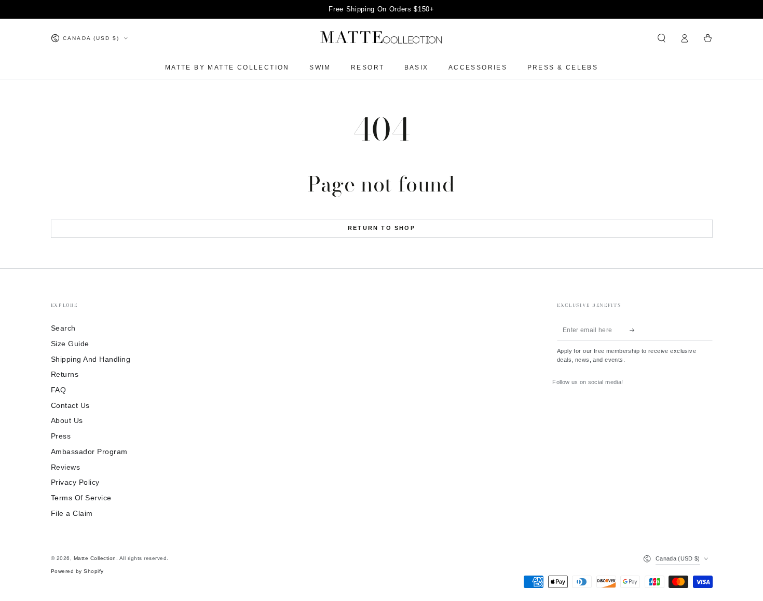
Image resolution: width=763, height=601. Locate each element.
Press (61, 436)
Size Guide (70, 344)
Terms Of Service (81, 498)
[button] (661, 38)
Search (63, 328)
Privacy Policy (75, 482)
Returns (65, 374)
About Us (67, 421)
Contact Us (70, 405)
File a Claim (72, 513)
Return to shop (381, 228)
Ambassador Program (89, 452)
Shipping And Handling (91, 359)
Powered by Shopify (77, 571)
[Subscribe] (635, 329)
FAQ (58, 390)
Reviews (65, 467)
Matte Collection (95, 558)
